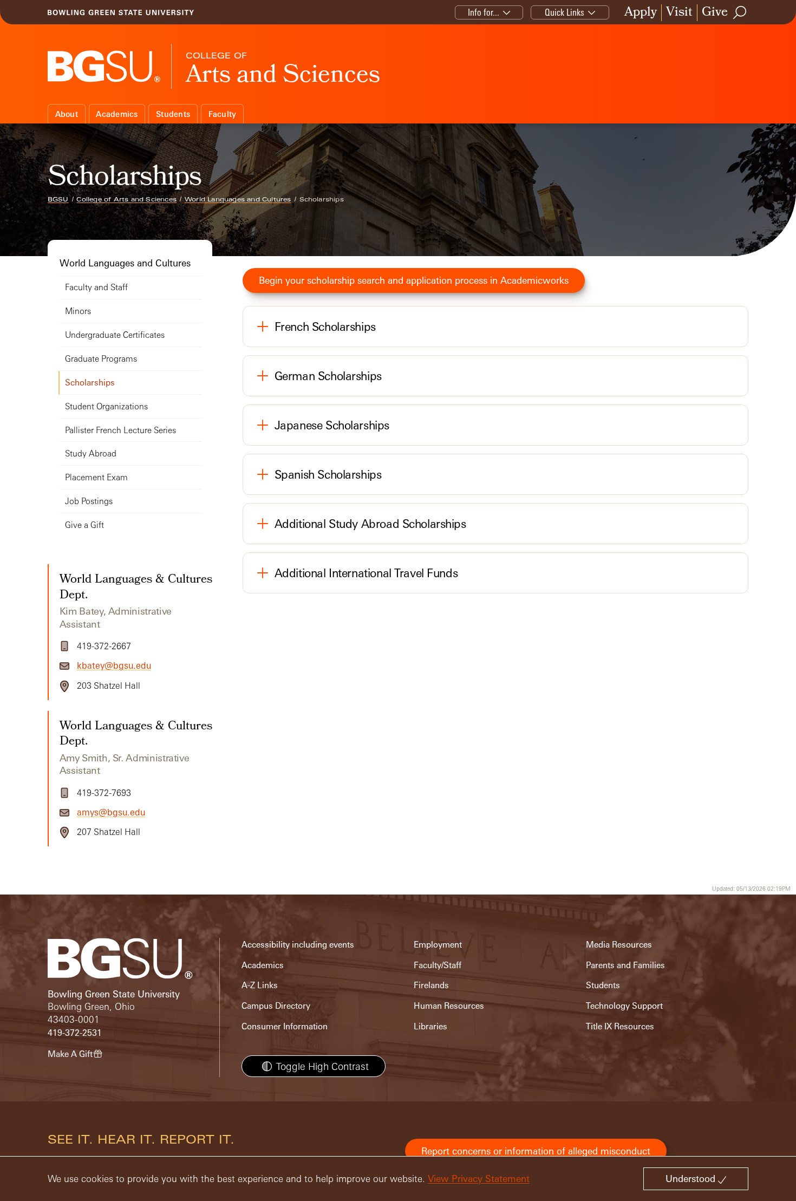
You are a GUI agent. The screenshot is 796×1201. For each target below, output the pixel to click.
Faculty (222, 114)
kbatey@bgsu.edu (114, 665)
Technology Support (624, 1006)
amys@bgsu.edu (111, 812)
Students (173, 114)
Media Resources (619, 944)
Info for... (483, 12)
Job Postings (89, 501)
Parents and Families (625, 965)
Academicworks (534, 280)
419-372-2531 (75, 1033)
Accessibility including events (298, 944)
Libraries (430, 1026)
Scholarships (90, 382)
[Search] (740, 12)
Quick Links (564, 12)
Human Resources (449, 1006)
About (66, 114)
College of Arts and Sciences (126, 199)
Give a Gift (84, 525)
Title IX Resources (620, 1026)
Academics (117, 114)
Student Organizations (106, 406)
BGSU (58, 199)
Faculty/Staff (437, 965)
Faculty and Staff (96, 287)
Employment (438, 944)
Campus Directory (276, 1006)
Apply (640, 12)
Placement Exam (96, 477)
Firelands (431, 985)
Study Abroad (90, 453)
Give (715, 12)
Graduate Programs (101, 359)
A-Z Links (260, 985)
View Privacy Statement (479, 1178)
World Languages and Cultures (238, 199)
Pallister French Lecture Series (120, 430)
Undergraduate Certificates (115, 335)
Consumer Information (285, 1026)
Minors (78, 311)
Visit (679, 12)
